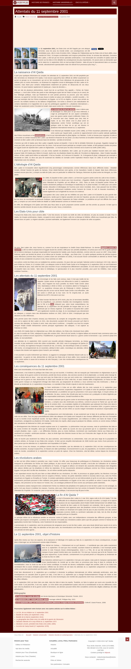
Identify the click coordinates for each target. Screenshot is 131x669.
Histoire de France (40, 2)
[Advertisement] (65, 32)
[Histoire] (20, 2)
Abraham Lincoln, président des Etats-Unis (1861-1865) (36, 624)
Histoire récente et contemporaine (60, 635)
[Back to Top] (127, 639)
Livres (53, 656)
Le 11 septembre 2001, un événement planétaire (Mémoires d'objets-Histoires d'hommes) (49, 602)
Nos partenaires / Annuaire (60, 664)
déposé (107, 652)
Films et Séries (56, 660)
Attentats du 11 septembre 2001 (41, 11)
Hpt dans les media (22, 648)
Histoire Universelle (62, 2)
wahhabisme (40, 135)
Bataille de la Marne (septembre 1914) (29, 617)
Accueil (28, 635)
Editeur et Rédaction (23, 645)
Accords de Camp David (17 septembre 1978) (32, 626)
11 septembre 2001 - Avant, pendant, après (32, 599)
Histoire (53, 645)
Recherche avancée (23, 660)
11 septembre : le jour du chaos (28, 596)
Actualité (54, 648)
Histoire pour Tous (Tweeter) (26, 656)
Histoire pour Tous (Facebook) (26, 652)
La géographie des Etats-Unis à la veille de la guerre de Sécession (39, 619)
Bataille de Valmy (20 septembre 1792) (30, 615)
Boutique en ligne (57, 652)
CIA (52, 304)
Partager (94, 49)
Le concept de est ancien (63, 109)
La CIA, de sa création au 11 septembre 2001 (32, 612)
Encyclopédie (82, 2)
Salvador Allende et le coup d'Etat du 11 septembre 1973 (36, 621)
